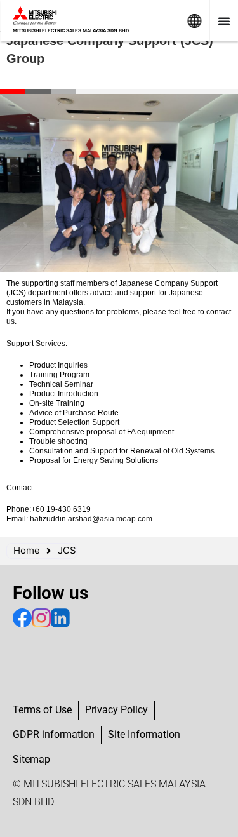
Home (26, 550)
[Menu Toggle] (224, 21)
